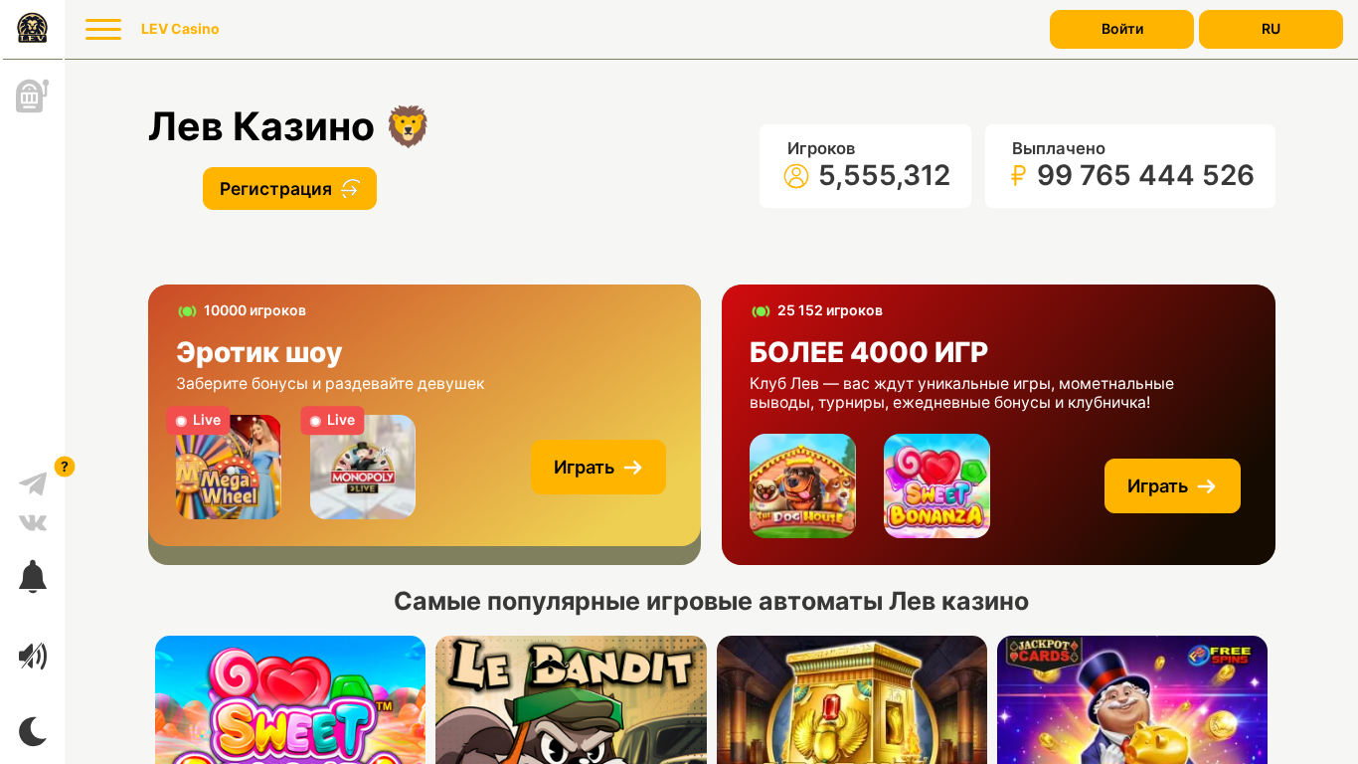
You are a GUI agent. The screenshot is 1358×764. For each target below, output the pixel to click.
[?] (33, 476)
